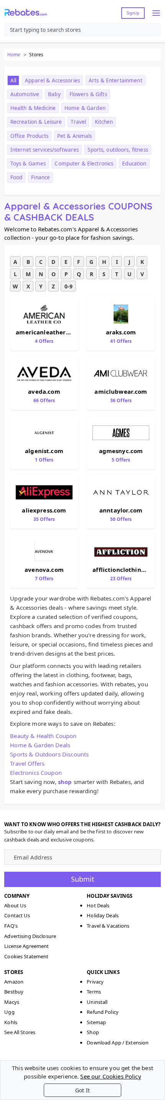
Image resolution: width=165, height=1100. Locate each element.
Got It (82, 1090)
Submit (82, 879)
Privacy (95, 981)
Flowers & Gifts (88, 94)
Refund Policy (103, 1011)
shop (65, 782)
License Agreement (26, 946)
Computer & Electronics (83, 163)
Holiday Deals (103, 915)
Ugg (9, 1011)
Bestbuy (13, 991)
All (13, 80)
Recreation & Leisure (36, 121)
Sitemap (96, 1022)
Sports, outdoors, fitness (117, 149)
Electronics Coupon (36, 772)
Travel (78, 121)
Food (16, 177)
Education (134, 163)
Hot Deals (98, 905)
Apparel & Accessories (52, 80)
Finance (40, 177)
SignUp (133, 13)
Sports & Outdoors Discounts (49, 754)
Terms (94, 991)
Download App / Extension (117, 1042)
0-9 (68, 286)
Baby (54, 94)
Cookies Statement (26, 956)
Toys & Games (28, 163)
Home (13, 54)
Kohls (10, 1022)
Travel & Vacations (108, 925)
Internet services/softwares (44, 149)
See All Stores (19, 1032)
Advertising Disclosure (30, 936)
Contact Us (17, 915)
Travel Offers (27, 763)
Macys (11, 1002)
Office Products (29, 136)
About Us (15, 905)
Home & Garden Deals (40, 745)
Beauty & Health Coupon (43, 736)
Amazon (13, 981)
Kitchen (104, 121)
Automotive (24, 94)
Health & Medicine (33, 108)
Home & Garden (85, 108)
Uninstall (97, 1002)
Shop (93, 1032)
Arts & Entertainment (115, 80)
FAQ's (11, 925)
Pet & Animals (74, 136)
